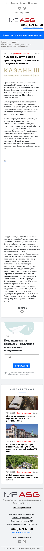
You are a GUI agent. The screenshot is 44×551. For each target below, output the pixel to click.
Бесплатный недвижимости (22, 35)
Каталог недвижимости (22, 508)
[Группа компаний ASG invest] (19, 8)
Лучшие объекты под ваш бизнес (22, 514)
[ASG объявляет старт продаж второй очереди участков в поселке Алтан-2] (22, 462)
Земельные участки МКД (22, 518)
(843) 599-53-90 (32, 25)
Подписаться (21, 366)
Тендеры (14, 3)
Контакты (23, 3)
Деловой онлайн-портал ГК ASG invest (22, 524)
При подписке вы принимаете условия (19, 374)
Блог (7, 3)
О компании (33, 3)
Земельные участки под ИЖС (22, 521)
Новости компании (21, 54)
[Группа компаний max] (24, 8)
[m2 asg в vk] (22, 311)
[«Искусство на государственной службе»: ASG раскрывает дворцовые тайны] (22, 403)
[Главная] (22, 20)
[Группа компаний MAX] (24, 541)
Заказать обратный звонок (33, 28)
